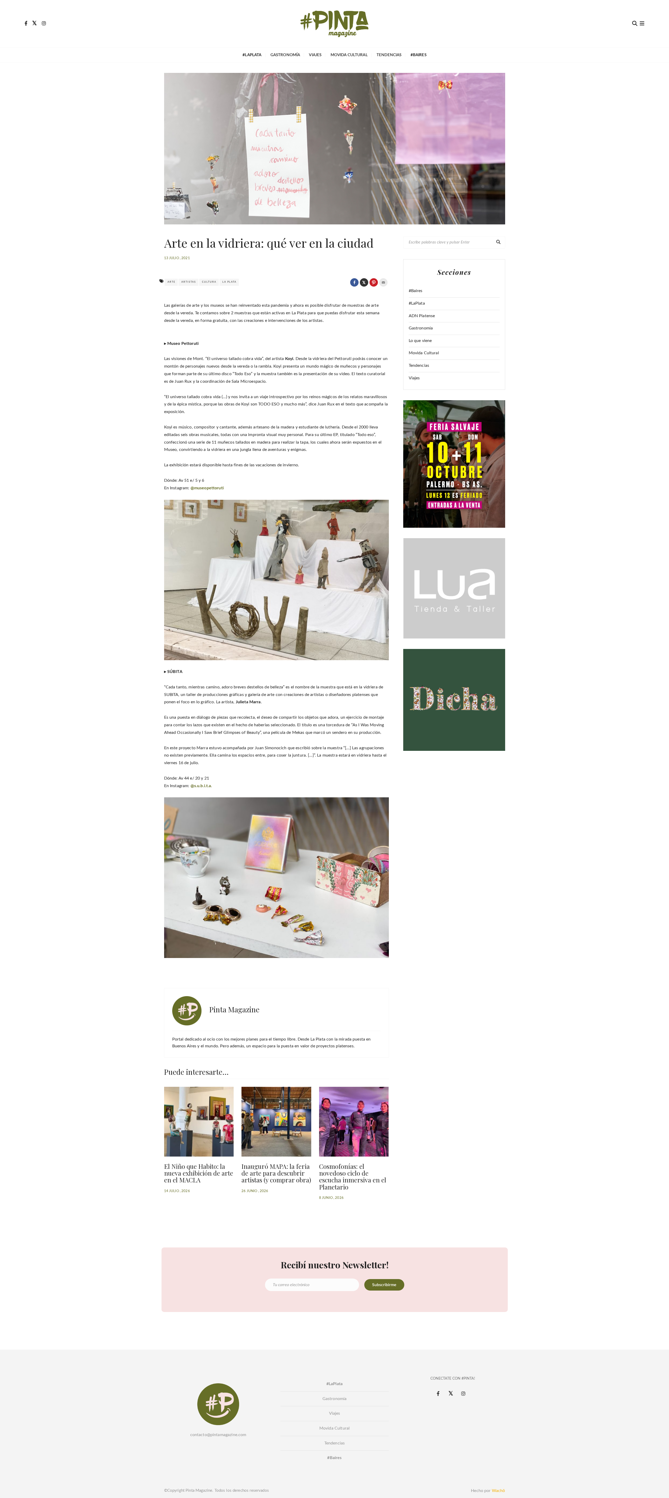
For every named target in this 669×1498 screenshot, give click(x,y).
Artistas (188, 282)
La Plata (229, 282)
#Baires (416, 291)
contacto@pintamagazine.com (218, 1435)
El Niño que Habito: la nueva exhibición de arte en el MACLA (198, 1173)
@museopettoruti (207, 488)
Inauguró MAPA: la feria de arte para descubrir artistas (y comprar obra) (276, 1173)
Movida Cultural (349, 55)
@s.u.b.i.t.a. (201, 786)
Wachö (498, 1491)
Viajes (315, 55)
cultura (209, 282)
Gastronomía (285, 55)
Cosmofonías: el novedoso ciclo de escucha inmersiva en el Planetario (352, 1176)
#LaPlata (417, 303)
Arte (171, 282)
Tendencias (389, 55)
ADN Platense (422, 316)
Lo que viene (420, 341)
